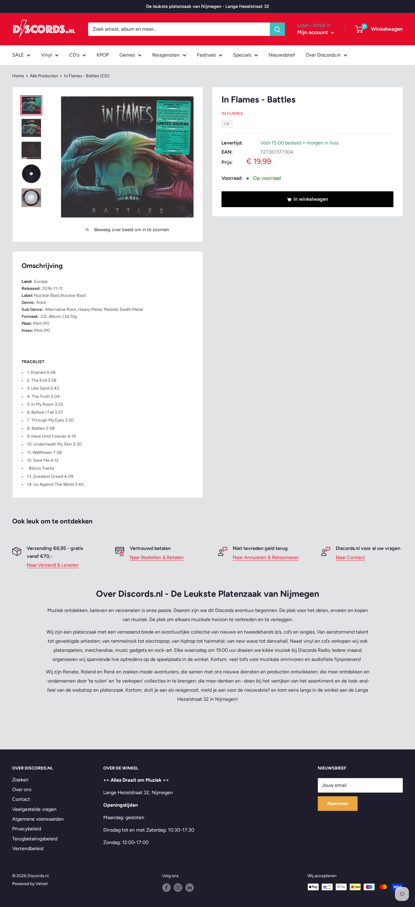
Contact (21, 799)
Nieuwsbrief (282, 55)
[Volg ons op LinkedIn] (189, 887)
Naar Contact (350, 557)
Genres (127, 55)
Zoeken (20, 780)
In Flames (232, 113)
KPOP (103, 55)
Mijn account (313, 32)
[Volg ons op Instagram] (178, 887)
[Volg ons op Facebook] (166, 887)
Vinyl (46, 55)
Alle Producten (44, 75)
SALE (18, 55)
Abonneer (337, 803)
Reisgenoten (166, 55)
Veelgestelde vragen (34, 809)
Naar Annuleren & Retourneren (266, 557)
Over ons (21, 789)
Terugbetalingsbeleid (34, 839)
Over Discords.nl (323, 55)
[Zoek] (277, 29)
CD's (74, 55)
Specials (242, 55)
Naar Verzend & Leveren (53, 565)
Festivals (206, 55)
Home (18, 75)
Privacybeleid (26, 829)
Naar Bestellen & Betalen (156, 557)
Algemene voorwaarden (38, 819)
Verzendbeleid (27, 848)
